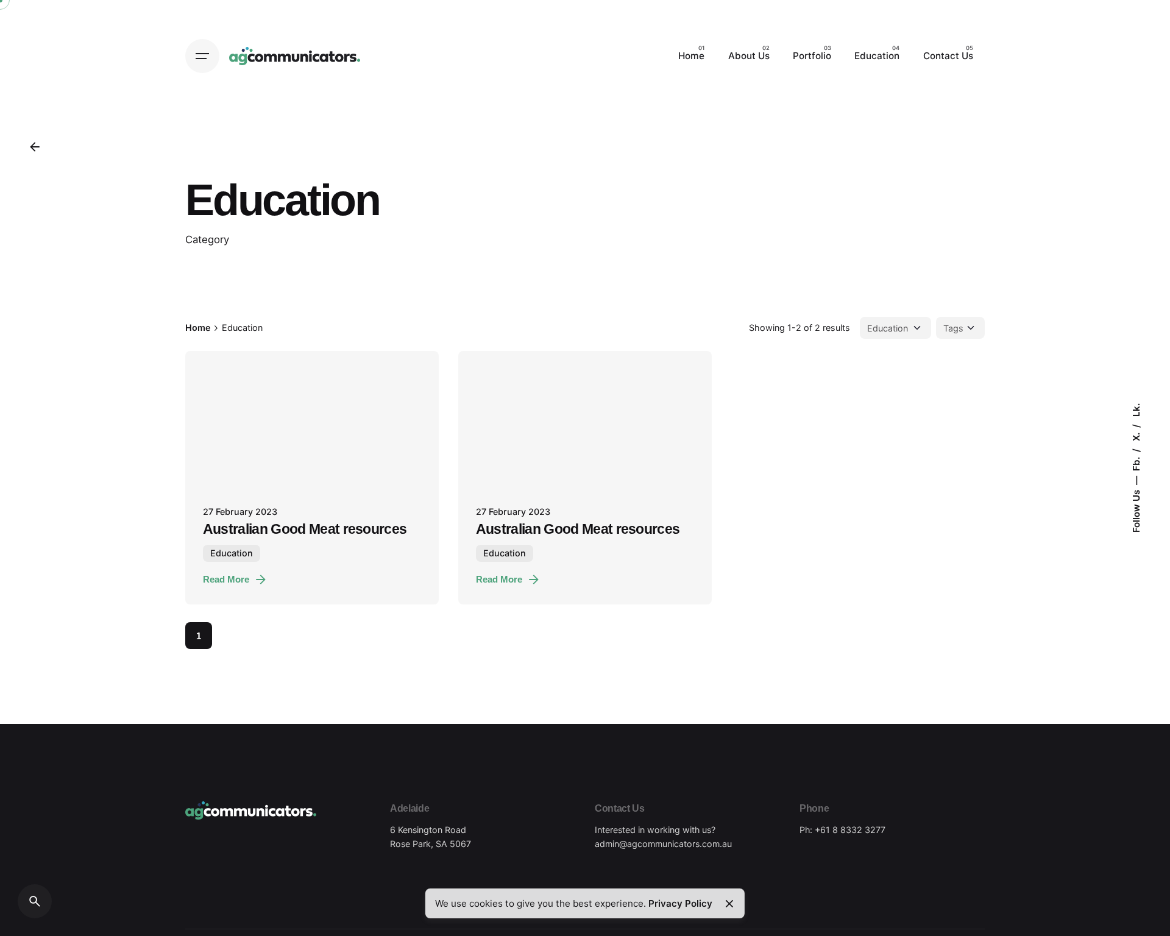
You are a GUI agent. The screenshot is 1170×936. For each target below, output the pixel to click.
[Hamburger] (202, 56)
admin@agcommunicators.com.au (663, 843)
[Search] (35, 901)
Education (231, 553)
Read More (226, 579)
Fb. (1136, 463)
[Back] (35, 147)
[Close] (729, 904)
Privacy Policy (680, 903)
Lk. (1136, 410)
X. (1136, 435)
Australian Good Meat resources (305, 529)
